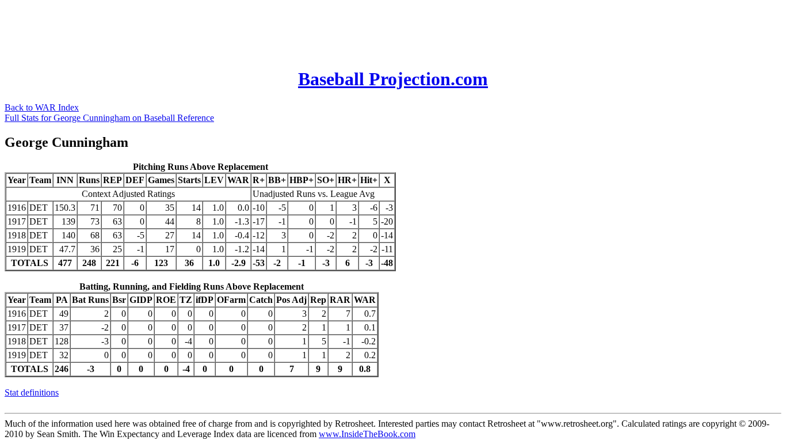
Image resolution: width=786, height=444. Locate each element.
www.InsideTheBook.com (367, 434)
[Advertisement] (214, 30)
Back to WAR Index (42, 107)
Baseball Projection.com (393, 79)
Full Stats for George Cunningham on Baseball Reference (109, 118)
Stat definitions (32, 392)
